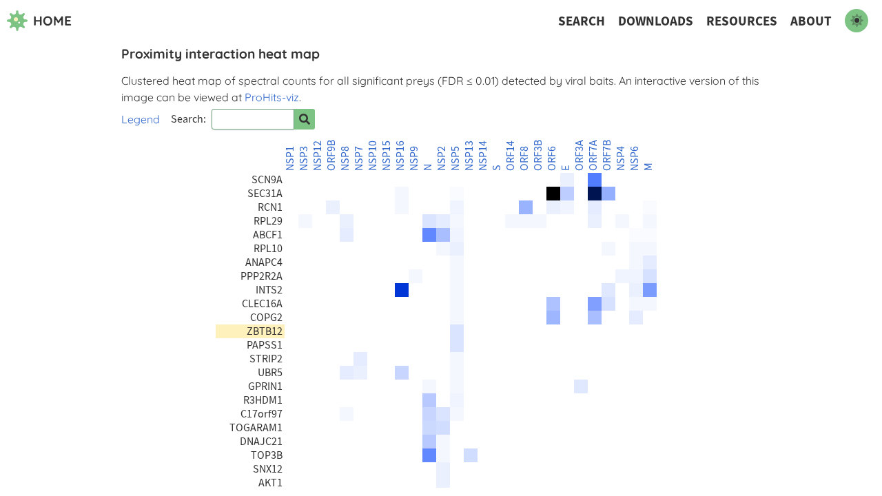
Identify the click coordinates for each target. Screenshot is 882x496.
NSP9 (414, 158)
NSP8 (345, 158)
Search (581, 21)
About (811, 21)
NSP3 (304, 158)
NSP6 (635, 158)
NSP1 (290, 158)
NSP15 (386, 156)
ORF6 (552, 158)
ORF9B (331, 155)
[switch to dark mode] (856, 20)
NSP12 (318, 156)
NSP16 (400, 156)
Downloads (655, 21)
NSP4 (621, 158)
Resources (741, 21)
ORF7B (607, 155)
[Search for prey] (304, 119)
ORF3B (538, 155)
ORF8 (524, 158)
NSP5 (455, 158)
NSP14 (483, 156)
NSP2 (442, 158)
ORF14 (510, 156)
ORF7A (593, 155)
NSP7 (359, 158)
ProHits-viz (272, 97)
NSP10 (373, 156)
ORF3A (579, 155)
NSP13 (469, 156)
